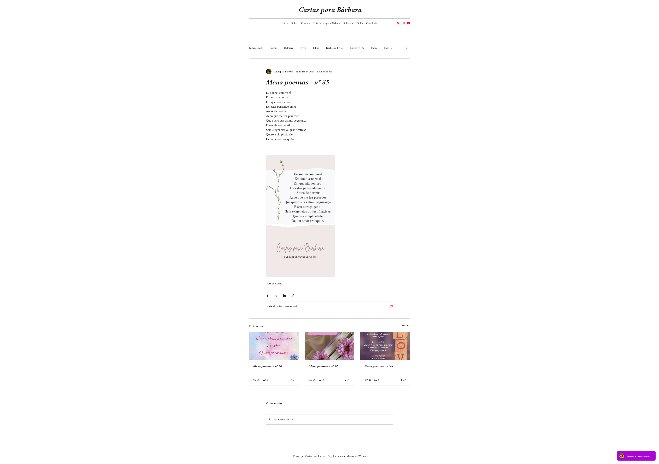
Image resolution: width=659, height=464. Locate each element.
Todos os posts (256, 48)
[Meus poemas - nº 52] (329, 346)
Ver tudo (406, 325)
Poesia (374, 48)
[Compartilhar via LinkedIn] (284, 295)
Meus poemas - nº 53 (267, 366)
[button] (405, 48)
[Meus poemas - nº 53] (274, 346)
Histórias (288, 48)
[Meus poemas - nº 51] (385, 346)
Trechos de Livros (334, 48)
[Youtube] (408, 23)
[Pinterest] (398, 23)
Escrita (302, 48)
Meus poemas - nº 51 (379, 366)
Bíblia (316, 48)
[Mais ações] (391, 72)
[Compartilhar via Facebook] (267, 295)
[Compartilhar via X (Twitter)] (276, 295)
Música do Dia (357, 48)
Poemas (273, 48)
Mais (386, 48)
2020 (279, 283)
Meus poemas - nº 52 (323, 366)
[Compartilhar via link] (292, 295)
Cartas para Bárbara (330, 10)
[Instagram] (403, 23)
